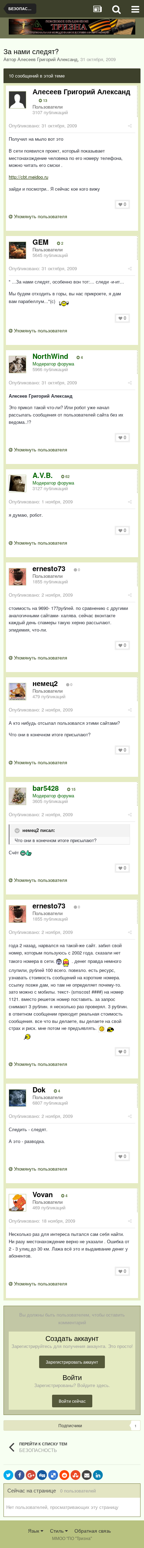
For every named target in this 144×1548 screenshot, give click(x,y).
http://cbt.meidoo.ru (28, 177)
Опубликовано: (43, 125)
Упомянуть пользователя (40, 216)
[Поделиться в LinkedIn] (98, 1475)
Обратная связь (92, 1530)
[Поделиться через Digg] (42, 1475)
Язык (34, 1530)
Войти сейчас (72, 1401)
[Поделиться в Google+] (31, 1475)
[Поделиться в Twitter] (8, 1475)
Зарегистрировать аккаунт (72, 1362)
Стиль (57, 1530)
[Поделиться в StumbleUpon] (75, 1475)
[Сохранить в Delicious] (53, 1475)
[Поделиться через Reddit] (64, 1475)
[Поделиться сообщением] (130, 125)
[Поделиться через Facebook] (19, 1475)
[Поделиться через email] (87, 1475)
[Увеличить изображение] (101, 1028)
